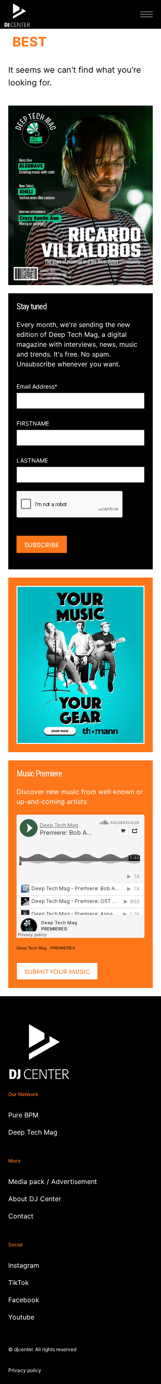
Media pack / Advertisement (52, 1181)
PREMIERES (62, 948)
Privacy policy (24, 1370)
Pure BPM (23, 1115)
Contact (20, 1216)
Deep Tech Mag (32, 948)
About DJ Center (34, 1199)
